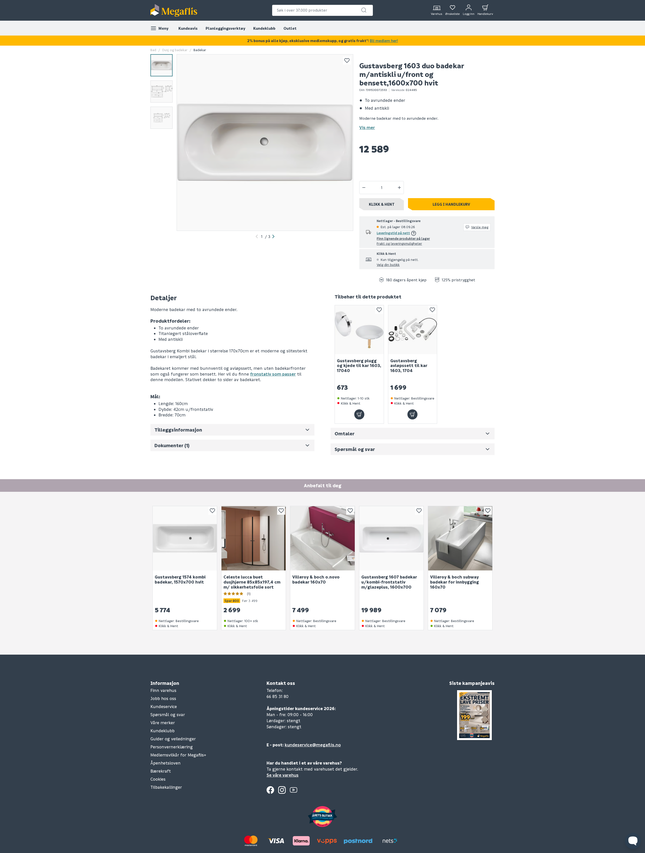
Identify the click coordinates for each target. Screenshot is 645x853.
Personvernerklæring (171, 746)
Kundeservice (163, 706)
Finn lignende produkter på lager (403, 238)
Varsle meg (479, 227)
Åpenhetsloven (165, 763)
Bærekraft (160, 771)
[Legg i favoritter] (347, 60)
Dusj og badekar (174, 50)
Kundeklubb (264, 28)
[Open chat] (633, 841)
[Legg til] (359, 414)
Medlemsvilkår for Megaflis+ (178, 754)
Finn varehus (163, 690)
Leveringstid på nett (393, 233)
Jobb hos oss (163, 698)
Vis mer (367, 127)
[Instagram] (282, 790)
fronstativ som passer (273, 374)
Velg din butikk (388, 264)
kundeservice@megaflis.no (313, 744)
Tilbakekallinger (166, 787)
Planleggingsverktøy (225, 28)
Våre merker (162, 722)
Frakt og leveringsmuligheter (399, 243)
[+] (399, 187)
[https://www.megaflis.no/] (173, 10)
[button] (364, 10)
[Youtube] (293, 790)
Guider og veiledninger (173, 738)
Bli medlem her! (384, 40)
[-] (364, 187)
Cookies (158, 779)
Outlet (290, 28)
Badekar (200, 50)
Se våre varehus (283, 775)
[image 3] (161, 118)
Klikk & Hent (382, 204)
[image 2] (161, 91)
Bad (153, 50)
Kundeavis (188, 28)
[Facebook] (270, 790)
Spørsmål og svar (167, 714)
